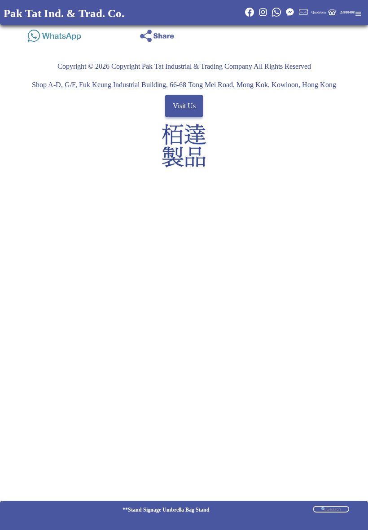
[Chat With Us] (290, 15)
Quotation (318, 12)
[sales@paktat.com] (303, 15)
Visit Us (184, 106)
